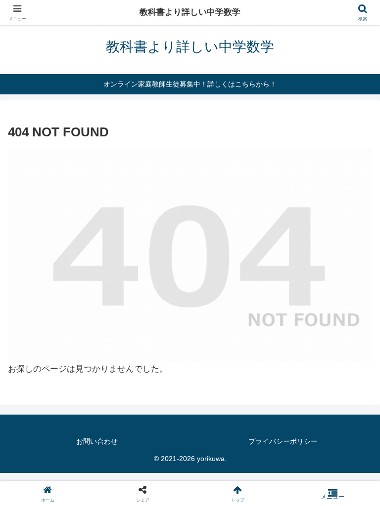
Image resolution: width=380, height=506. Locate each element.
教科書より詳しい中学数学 (190, 12)
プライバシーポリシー (283, 441)
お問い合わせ (97, 441)
